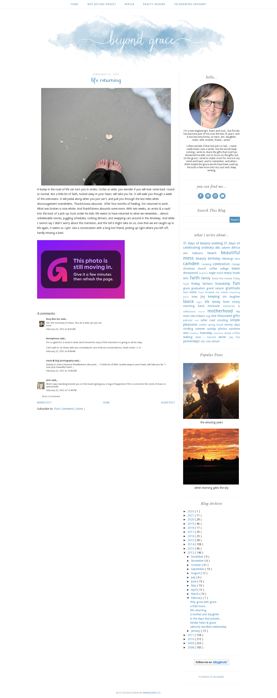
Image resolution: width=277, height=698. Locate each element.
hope (201, 292)
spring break (215, 324)
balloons (197, 253)
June (194, 581)
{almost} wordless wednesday (208, 626)
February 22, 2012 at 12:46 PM (61, 390)
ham (185, 292)
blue (237, 258)
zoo (203, 341)
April (194, 589)
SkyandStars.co (151, 692)
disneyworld (190, 272)
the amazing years (211, 422)
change (236, 264)
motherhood (220, 310)
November (198, 560)
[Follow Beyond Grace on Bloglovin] (211, 664)
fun (236, 283)
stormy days (232, 324)
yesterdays (191, 341)
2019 (191, 523)
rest (197, 320)
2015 (191, 540)
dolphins (203, 273)
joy (202, 296)
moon (201, 311)
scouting (222, 320)
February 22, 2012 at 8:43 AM (60, 329)
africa (129, 4)
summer (200, 328)
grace (186, 288)
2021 (191, 515)
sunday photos (217, 328)
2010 (191, 639)
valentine (218, 333)
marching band (193, 306)
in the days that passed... (205, 618)
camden (191, 263)
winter (222, 337)
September (198, 569)
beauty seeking (154, 4)
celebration (221, 264)
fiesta (215, 278)
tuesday (206, 333)
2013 (191, 548)
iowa (194, 296)
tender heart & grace (203, 622)
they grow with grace (203, 602)
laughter (235, 296)
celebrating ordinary (190, 4)
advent (226, 247)
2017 (191, 531)
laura (188, 301)
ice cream (222, 292)
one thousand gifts (225, 316)
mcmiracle (214, 306)
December (197, 556)
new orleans (197, 316)
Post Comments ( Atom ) (69, 408)
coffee (213, 268)
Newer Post (44, 402)
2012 (191, 552)
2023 (191, 511)
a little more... (198, 606)
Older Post (168, 402)
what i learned (205, 337)
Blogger (219, 677)
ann (185, 253)
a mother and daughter (204, 614)
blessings (227, 258)
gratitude (232, 288)
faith (195, 277)
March (195, 593)
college (224, 268)
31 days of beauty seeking (203, 243)
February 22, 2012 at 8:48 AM (60, 351)
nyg (208, 316)
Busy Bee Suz (53, 319)
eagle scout (216, 272)
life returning (198, 610)
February (197, 597)
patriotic (188, 320)
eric (186, 278)
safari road (208, 320)
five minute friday (229, 278)
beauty (201, 258)
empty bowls (232, 272)
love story (231, 302)
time (185, 333)
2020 (191, 519)
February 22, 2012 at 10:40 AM (61, 371)
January (196, 630)
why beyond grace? (101, 4)
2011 (191, 635)
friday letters (202, 284)
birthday (214, 258)
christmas (189, 268)
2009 (191, 643)
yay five (234, 337)
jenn (49, 380)
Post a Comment (51, 396)
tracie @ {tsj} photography (60, 360)
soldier (203, 324)
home (193, 292)
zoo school (212, 341)
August (196, 573)
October (196, 565)
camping (206, 264)
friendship (222, 284)
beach (211, 253)
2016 (191, 536)
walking (187, 337)
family (205, 278)
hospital (209, 292)
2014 (191, 544)
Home (74, 4)
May (194, 585)
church (202, 268)
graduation (198, 288)
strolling (188, 328)
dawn (236, 268)
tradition (194, 333)
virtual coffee (232, 333)
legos (199, 302)
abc (217, 247)
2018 (191, 527)
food (186, 283)
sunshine (234, 328)
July (193, 577)
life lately (212, 302)
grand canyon (215, 288)
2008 (191, 647)
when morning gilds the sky (211, 487)
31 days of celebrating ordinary (211, 245)
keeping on (217, 296)
